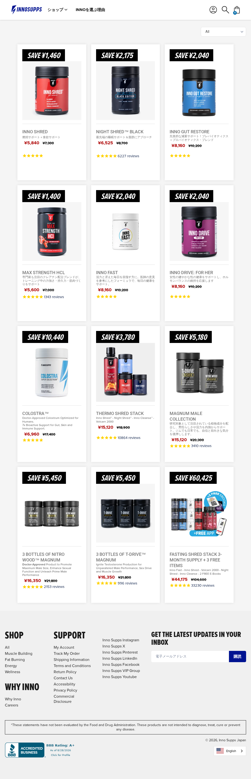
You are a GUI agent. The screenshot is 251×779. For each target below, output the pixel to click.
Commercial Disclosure (64, 699)
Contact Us (63, 678)
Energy (11, 666)
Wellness (12, 672)
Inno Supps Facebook (120, 664)
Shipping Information (71, 659)
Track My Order (67, 653)
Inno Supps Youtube (119, 677)
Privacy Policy (65, 690)
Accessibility (64, 684)
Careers (11, 705)
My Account (64, 647)
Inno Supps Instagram (120, 640)
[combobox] (230, 751)
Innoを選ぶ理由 (90, 9)
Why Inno (13, 699)
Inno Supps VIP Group (121, 670)
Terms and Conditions (72, 666)
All (7, 647)
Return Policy (65, 672)
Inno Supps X (113, 646)
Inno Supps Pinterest (120, 652)
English (231, 751)
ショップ (55, 9)
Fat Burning (15, 659)
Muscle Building (18, 653)
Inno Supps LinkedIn (119, 658)
